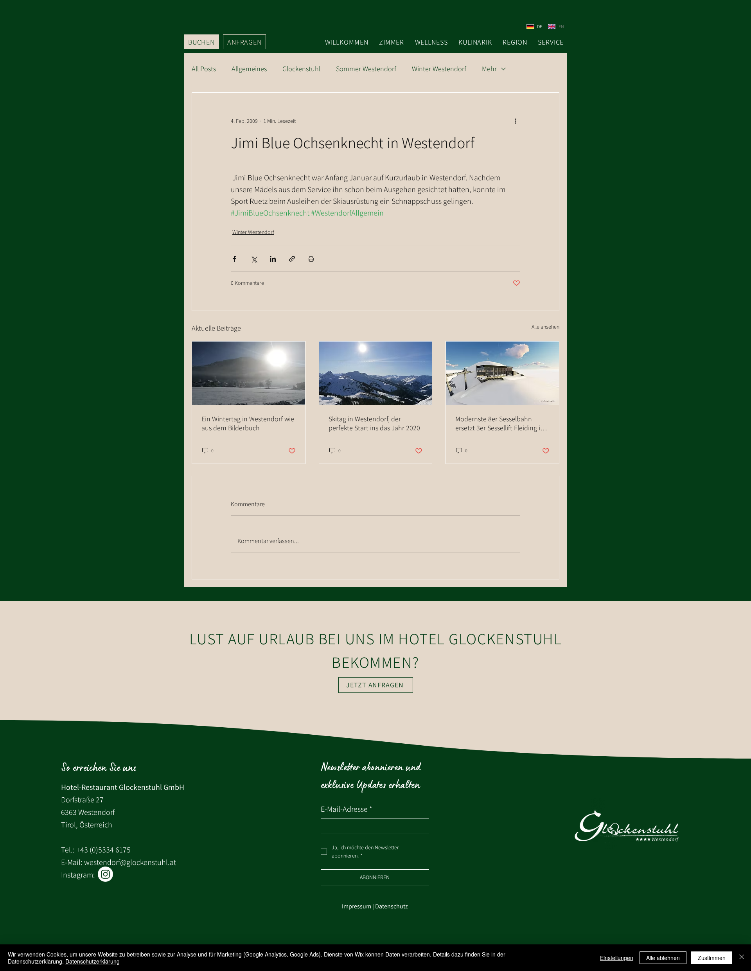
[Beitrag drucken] (311, 259)
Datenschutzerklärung (92, 961)
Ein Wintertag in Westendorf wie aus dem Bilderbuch (247, 423)
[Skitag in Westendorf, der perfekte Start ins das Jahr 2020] (375, 373)
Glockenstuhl (301, 69)
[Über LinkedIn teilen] (273, 259)
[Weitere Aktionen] (515, 121)
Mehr (489, 69)
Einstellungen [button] (616, 958)
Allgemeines (249, 69)
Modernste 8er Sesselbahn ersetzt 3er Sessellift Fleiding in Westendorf (499, 423)
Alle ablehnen (663, 958)
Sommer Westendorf (366, 69)
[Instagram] (105, 874)
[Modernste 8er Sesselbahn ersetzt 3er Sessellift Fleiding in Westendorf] (502, 373)
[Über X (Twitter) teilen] (253, 259)
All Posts (204, 69)
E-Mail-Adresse (346, 809)
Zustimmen (712, 958)
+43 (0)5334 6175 (103, 850)
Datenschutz (391, 906)
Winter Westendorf (439, 69)
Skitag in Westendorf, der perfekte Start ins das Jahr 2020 (374, 423)
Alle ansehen (545, 326)
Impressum (356, 906)
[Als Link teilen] (292, 259)
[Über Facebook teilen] (234, 259)
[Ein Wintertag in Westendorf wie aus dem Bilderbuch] (248, 373)
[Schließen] (741, 958)
